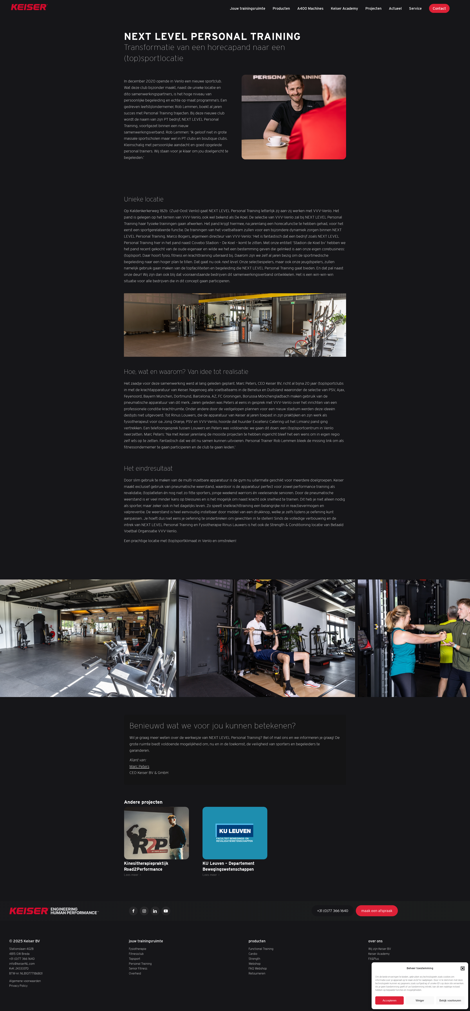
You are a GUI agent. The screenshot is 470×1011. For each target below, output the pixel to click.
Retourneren (257, 973)
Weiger (420, 1000)
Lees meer (131, 875)
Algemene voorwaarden (25, 981)
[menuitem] (247, 8)
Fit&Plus (373, 959)
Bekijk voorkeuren (450, 1000)
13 (251, 711)
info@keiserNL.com (22, 963)
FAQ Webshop (258, 968)
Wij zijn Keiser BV (379, 949)
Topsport (134, 959)
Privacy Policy (18, 985)
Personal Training (140, 963)
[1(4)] (29, 8)
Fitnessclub (136, 954)
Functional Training (261, 949)
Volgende (461, 638)
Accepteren (389, 1000)
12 (248, 711)
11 (245, 711)
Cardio (253, 954)
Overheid (135, 973)
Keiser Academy (379, 954)
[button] (462, 968)
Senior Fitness (138, 968)
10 (242, 711)
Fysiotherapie (137, 949)
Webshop (255, 963)
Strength (254, 959)
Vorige (8, 638)
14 (254, 711)
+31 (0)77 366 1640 (22, 959)
